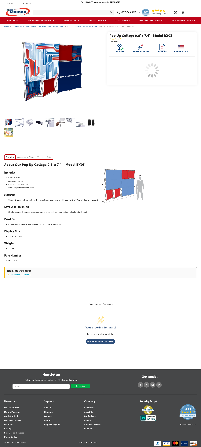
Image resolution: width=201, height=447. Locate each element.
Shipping (48, 412)
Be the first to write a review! (100, 341)
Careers (87, 420)
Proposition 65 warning (21, 275)
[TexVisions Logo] (18, 11)
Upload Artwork (11, 408)
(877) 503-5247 (128, 12)
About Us (88, 412)
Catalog (8, 429)
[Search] (110, 12)
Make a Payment (12, 412)
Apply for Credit (11, 416)
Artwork (47, 408)
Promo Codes (10, 437)
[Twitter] (146, 385)
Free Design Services (14, 433)
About (10, 3)
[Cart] (183, 12)
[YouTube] (152, 385)
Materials (8, 424)
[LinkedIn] (159, 385)
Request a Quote (52, 424)
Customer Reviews (93, 424)
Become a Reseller (13, 420)
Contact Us (26, 3)
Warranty (48, 416)
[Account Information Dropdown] (175, 12)
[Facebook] (140, 385)
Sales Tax (88, 429)
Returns (48, 420)
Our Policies (90, 416)
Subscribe (80, 386)
